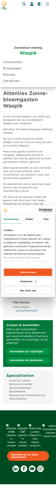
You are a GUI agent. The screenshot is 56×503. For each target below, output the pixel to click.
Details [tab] (29, 219)
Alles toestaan (28, 272)
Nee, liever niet (28, 290)
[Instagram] (40, 468)
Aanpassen (26, 281)
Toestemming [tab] (11, 219)
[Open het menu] (47, 4)
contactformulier (27, 310)
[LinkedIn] (15, 468)
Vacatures (11, 81)
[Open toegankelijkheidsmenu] (40, 4)
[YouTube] (32, 468)
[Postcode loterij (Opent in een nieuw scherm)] (35, 445)
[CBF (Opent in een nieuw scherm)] (23, 445)
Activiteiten (12, 62)
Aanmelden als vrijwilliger (26, 351)
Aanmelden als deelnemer (26, 360)
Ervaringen (12, 68)
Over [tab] (46, 219)
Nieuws (9, 74)
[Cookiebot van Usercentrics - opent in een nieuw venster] (39, 210)
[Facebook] (24, 468)
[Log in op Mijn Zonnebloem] (32, 4)
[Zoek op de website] (24, 4)
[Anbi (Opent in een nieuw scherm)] (11, 445)
